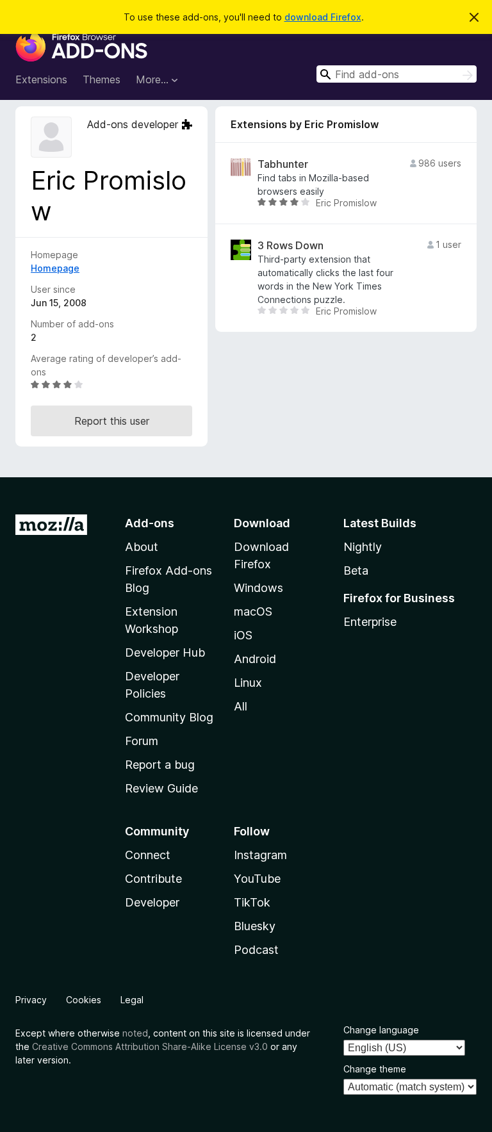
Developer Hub (165, 652)
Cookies (83, 999)
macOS (253, 611)
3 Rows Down (291, 246)
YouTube (257, 878)
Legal (132, 999)
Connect (147, 855)
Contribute (153, 878)
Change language (381, 1029)
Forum (141, 741)
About (141, 547)
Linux (248, 682)
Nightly (362, 547)
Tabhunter (283, 164)
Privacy (31, 999)
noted (135, 1033)
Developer (152, 902)
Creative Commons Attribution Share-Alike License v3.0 (150, 1046)
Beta (355, 570)
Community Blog (169, 717)
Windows (258, 588)
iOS (243, 635)
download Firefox (322, 17)
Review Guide (161, 788)
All (240, 706)
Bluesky (254, 926)
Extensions (41, 79)
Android (255, 659)
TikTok (252, 902)
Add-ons (149, 523)
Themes (101, 79)
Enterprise (370, 621)
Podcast (256, 949)
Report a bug (160, 764)
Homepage (55, 268)
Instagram (260, 855)
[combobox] (396, 74)
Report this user (111, 420)
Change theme (374, 1068)
